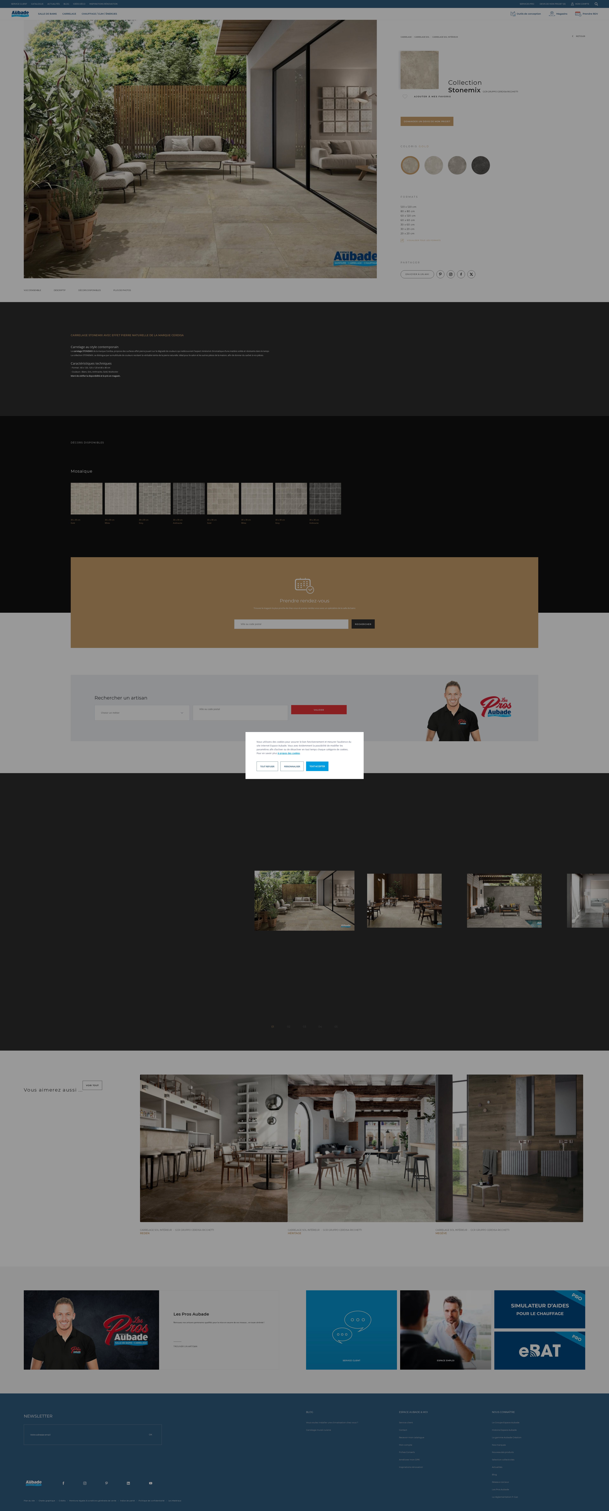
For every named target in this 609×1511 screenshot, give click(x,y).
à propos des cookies (289, 753)
